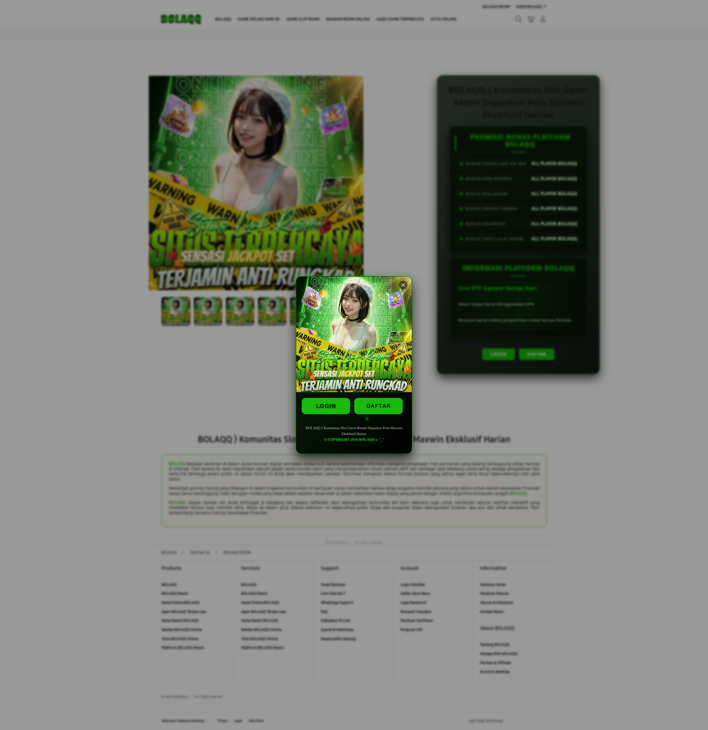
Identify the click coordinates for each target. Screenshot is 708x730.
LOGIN (326, 406)
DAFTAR (378, 406)
